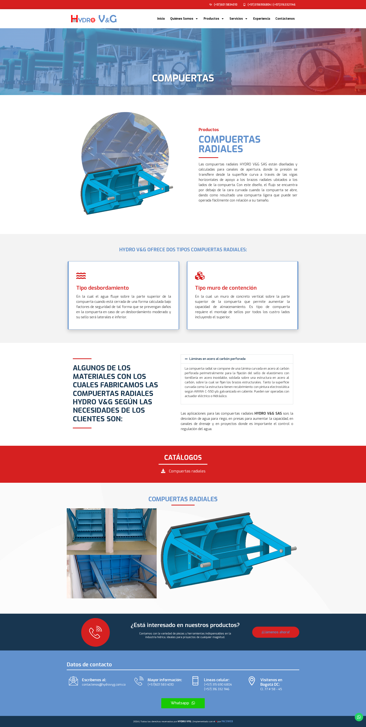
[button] (237, 359)
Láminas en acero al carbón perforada (217, 359)
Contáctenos (285, 19)
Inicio (161, 19)
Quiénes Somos (181, 19)
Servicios (236, 19)
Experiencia (261, 19)
